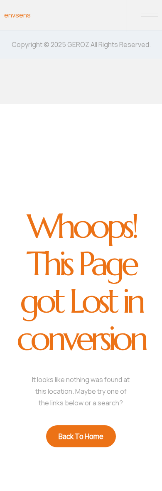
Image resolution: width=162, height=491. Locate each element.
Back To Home (81, 436)
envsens (17, 15)
